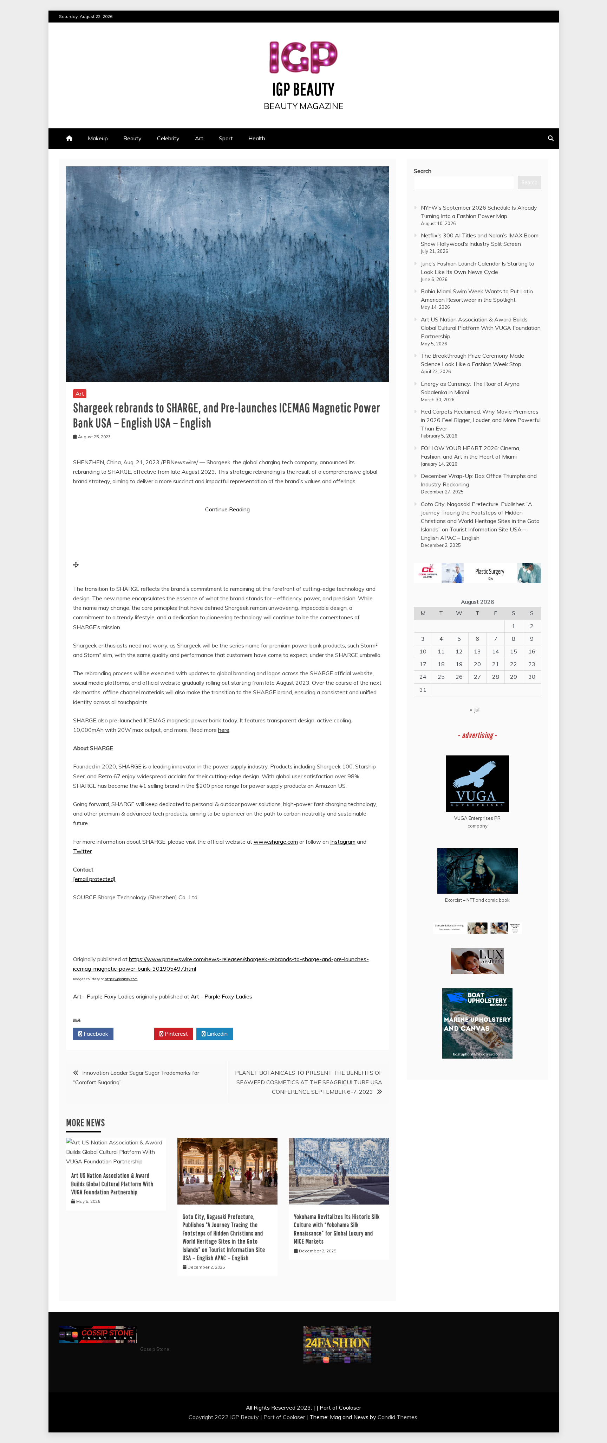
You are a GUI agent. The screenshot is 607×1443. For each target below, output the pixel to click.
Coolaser (294, 1416)
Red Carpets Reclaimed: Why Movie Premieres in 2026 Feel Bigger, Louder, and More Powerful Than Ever (481, 420)
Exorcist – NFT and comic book (477, 900)
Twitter (82, 851)
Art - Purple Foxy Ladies (104, 996)
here (223, 729)
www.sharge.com (276, 841)
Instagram (342, 841)
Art (199, 138)
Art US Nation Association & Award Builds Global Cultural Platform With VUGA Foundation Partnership (112, 1184)
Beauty (132, 138)
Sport (226, 138)
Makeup (98, 138)
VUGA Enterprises (473, 818)
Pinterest (175, 1033)
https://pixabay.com (121, 979)
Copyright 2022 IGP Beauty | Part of (236, 1416)
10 (422, 651)
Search (422, 170)
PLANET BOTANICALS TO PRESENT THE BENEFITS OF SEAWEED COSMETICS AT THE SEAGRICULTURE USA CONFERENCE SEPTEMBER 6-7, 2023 (308, 1082)
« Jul (474, 709)
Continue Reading (227, 509)
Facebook (95, 1033)
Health (256, 138)
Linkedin (216, 1033)
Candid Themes (397, 1416)
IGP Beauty (303, 88)
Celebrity (168, 138)
